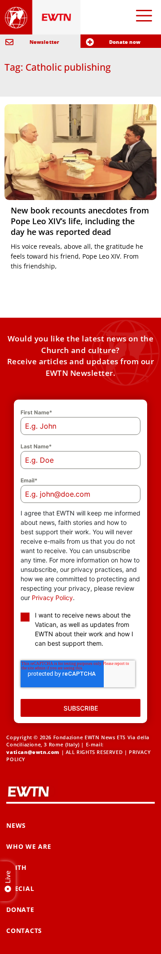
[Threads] (102, 937)
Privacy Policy (52, 571)
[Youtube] (59, 937)
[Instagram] (145, 937)
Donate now (124, 41)
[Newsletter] (9, 42)
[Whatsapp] (80, 937)
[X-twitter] (37, 937)
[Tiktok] (123, 937)
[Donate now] (90, 42)
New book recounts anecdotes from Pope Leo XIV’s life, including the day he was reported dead (80, 221)
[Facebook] (16, 937)
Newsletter (44, 41)
